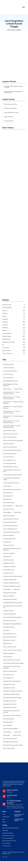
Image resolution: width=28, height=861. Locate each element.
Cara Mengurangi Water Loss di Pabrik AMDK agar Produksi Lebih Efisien (13, 146)
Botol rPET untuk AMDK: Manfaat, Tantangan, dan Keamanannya (12, 162)
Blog (3, 819)
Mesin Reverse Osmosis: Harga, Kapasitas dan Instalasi (11, 229)
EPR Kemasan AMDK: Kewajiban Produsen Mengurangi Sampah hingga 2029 (13, 179)
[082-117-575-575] (4, 791)
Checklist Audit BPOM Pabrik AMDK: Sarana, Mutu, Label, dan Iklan (13, 278)
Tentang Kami (5, 817)
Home (3, 814)
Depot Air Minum (8, 116)
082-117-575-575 (12, 790)
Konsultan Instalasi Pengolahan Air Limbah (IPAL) (13, 92)
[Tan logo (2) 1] (8, 7)
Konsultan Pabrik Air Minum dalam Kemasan (13, 87)
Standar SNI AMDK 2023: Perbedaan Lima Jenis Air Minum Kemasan (13, 261)
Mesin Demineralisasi (7, 833)
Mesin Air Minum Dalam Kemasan (10, 828)
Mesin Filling (5, 830)
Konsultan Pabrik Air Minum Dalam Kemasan (19, 815)
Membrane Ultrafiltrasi (10, 108)
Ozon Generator (6, 846)
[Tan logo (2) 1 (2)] (12, 773)
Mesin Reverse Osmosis (10, 104)
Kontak (4, 822)
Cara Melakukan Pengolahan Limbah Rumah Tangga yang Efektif (12, 61)
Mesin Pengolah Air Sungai (11, 112)
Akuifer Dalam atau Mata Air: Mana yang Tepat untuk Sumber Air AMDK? (13, 212)
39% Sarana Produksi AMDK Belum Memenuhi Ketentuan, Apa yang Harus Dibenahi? (13, 295)
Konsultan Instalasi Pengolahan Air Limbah (19, 820)
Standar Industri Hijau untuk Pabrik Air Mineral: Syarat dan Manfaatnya (13, 196)
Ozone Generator (9, 120)
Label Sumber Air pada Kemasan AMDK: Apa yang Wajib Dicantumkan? (13, 245)
